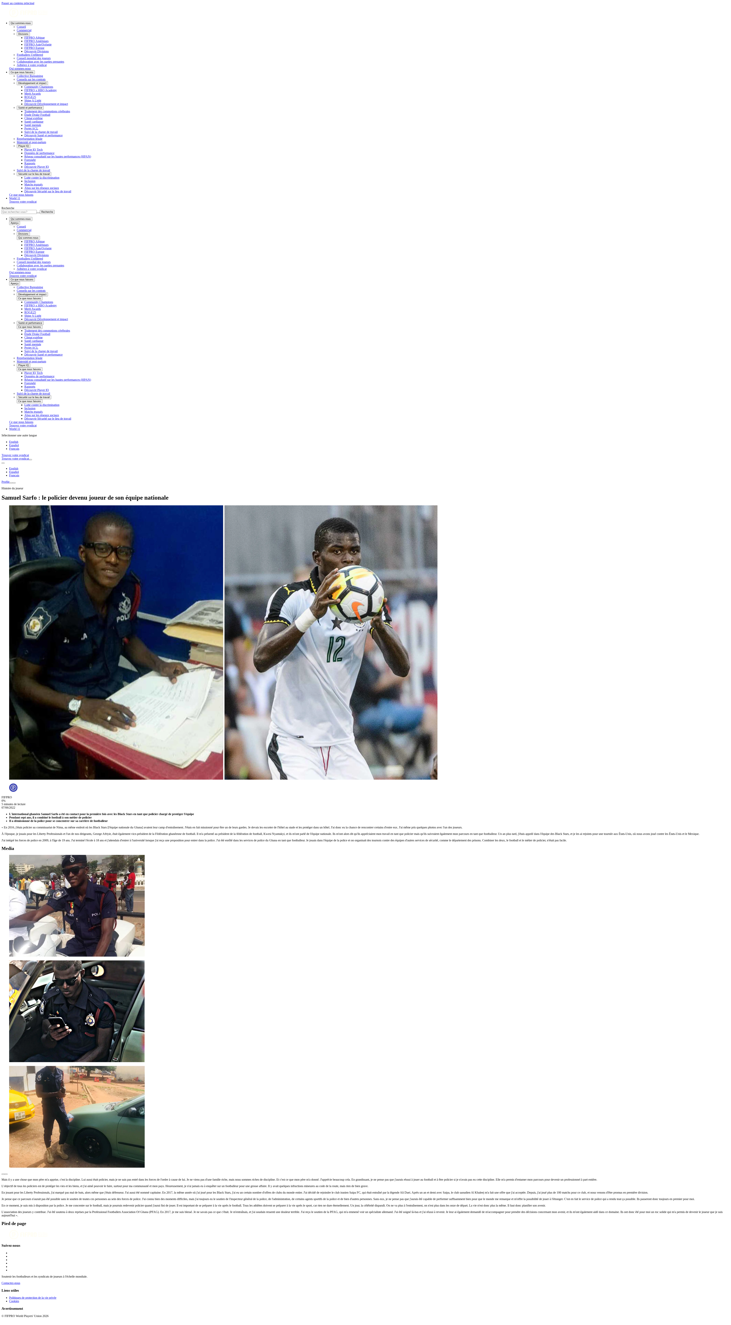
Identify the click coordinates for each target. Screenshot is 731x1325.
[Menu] (11, 482)
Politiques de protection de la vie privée (32, 1297)
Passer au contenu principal (18, 3)
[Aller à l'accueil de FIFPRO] (365, 13)
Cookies (14, 1301)
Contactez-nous (11, 1283)
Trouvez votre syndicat (23, 201)
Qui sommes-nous (21, 23)
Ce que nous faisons (22, 72)
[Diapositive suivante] (6, 1174)
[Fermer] (14, 482)
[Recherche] (30, 459)
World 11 (14, 198)
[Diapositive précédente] (3, 1174)
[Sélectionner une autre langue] (3, 463)
